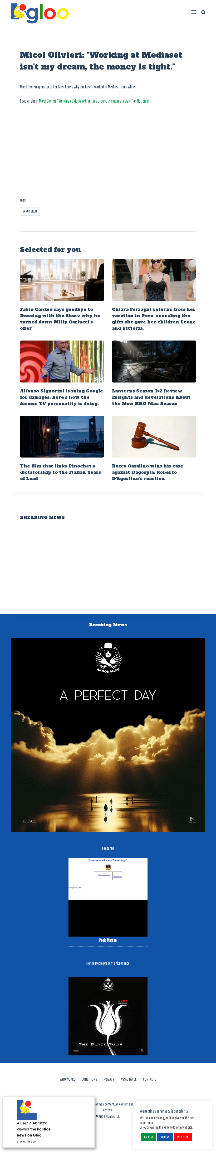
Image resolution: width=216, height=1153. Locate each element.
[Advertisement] (108, 148)
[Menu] (193, 12)
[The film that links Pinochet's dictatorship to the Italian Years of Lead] (62, 437)
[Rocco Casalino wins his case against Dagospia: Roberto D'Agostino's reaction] (154, 437)
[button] (148, 1137)
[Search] (203, 12)
